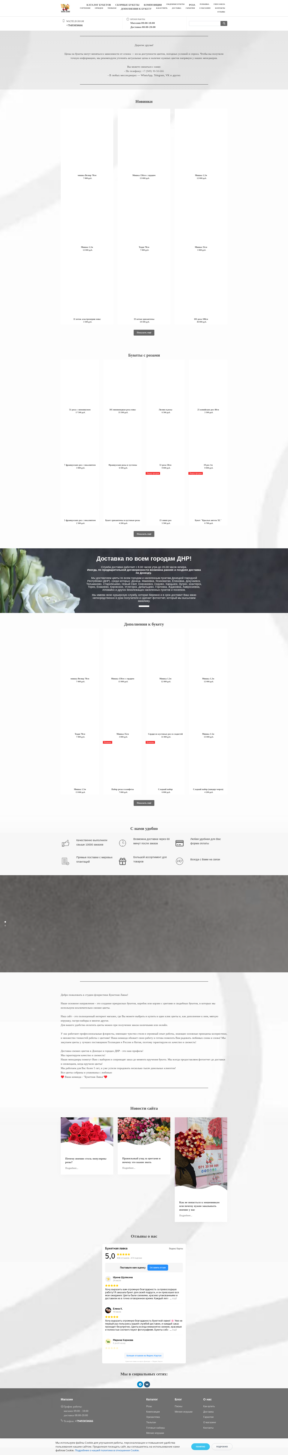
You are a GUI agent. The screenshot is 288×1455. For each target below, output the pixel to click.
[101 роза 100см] (201, 285)
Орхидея (99, 8)
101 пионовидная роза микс (122, 410)
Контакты (220, 8)
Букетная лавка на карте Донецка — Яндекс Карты (144, 1361)
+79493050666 (74, 25)
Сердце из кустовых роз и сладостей (165, 734)
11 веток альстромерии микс (87, 319)
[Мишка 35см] (201, 213)
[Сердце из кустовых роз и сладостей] (165, 708)
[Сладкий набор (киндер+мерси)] (208, 764)
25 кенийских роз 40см (208, 410)
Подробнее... (71, 1168)
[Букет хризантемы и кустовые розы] (123, 495)
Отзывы (221, 12)
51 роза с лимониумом (80, 410)
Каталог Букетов (99, 5)
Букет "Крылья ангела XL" (208, 520)
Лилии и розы (165, 410)
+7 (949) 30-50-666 (153, 71)
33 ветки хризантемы (144, 319)
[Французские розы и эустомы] (123, 439)
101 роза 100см (201, 319)
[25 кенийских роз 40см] (208, 384)
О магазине (205, 8)
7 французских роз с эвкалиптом (80, 465)
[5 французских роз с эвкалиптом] (80, 495)
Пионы (178, 1406)
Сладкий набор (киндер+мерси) (208, 789)
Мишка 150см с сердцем (144, 175)
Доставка (176, 8)
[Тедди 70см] (144, 213)
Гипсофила (219, 4)
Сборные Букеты (127, 5)
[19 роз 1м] (208, 439)
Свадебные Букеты (175, 4)
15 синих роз (165, 520)
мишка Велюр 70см (87, 175)
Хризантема (153, 1417)
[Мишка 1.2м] (201, 141)
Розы (149, 1406)
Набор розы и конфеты (122, 789)
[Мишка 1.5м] (208, 708)
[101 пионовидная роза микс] (123, 384)
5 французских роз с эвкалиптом (80, 520)
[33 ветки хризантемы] (144, 285)
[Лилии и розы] (165, 384)
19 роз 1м (208, 465)
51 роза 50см (165, 465)
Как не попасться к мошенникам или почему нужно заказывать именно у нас (199, 1206)
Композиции (153, 5)
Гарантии (208, 1417)
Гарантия (190, 8)
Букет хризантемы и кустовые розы (122, 520)
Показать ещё (144, 332)
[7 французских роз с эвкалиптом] (80, 439)
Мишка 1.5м (208, 734)
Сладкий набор (165, 789)
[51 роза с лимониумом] (80, 384)
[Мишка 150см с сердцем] (144, 141)
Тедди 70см (144, 247)
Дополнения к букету (136, 8)
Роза (192, 5)
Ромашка (204, 4)
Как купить (161, 8)
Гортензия (85, 8)
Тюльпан (112, 8)
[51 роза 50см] (165, 439)
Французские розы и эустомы (122, 465)
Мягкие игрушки (155, 1433)
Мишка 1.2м (201, 175)
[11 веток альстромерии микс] (87, 285)
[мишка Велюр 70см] (87, 141)
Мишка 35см (201, 247)
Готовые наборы (155, 1428)
